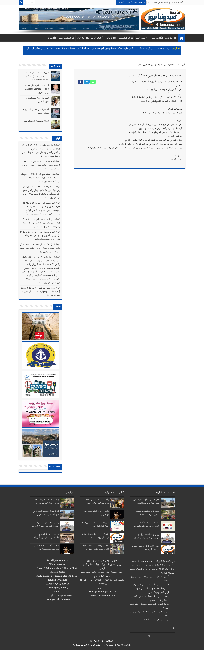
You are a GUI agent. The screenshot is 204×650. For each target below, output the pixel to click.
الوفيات (109, 38)
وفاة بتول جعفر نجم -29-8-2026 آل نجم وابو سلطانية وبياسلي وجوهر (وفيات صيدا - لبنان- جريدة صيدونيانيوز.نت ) (40, 178)
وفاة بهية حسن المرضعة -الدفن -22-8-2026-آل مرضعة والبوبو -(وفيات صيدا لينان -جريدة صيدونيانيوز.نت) (40, 292)
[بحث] (21, 2)
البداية (181, 38)
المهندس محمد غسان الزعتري (36, 121)
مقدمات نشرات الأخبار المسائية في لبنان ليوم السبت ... (146, 526)
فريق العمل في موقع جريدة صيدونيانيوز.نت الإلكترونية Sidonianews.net (37, 77)
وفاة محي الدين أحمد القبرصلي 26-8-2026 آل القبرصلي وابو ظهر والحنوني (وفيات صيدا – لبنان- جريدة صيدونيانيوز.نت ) (40, 223)
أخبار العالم (81, 38)
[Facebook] (155, 636)
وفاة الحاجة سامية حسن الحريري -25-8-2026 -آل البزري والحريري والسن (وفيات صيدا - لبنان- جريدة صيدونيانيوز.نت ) (40, 236)
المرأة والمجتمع (124, 38)
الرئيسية (181, 65)
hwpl (50, 38)
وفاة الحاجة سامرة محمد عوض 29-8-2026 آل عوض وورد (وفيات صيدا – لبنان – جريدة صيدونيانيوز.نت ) (41, 165)
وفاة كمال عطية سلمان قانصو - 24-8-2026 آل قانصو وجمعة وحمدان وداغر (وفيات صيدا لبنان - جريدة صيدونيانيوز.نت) (40, 248)
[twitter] (149, 636)
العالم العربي (96, 38)
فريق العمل (132, 2)
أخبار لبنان (169, 38)
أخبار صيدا (156, 38)
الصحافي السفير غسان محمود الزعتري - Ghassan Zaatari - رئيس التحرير (36, 89)
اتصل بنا (121, 2)
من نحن (142, 2)
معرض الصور (140, 38)
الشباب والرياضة (64, 38)
